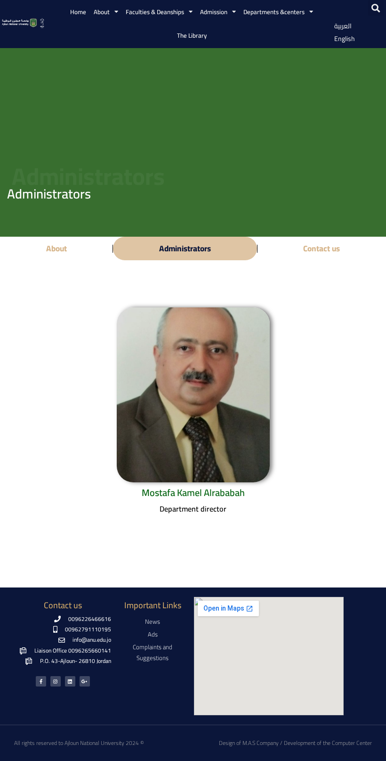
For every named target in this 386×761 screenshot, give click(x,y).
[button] (376, 8)
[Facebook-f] (41, 681)
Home (78, 11)
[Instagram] (55, 681)
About (56, 248)
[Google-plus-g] (85, 681)
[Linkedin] (70, 681)
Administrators (185, 248)
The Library (192, 35)
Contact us (321, 248)
